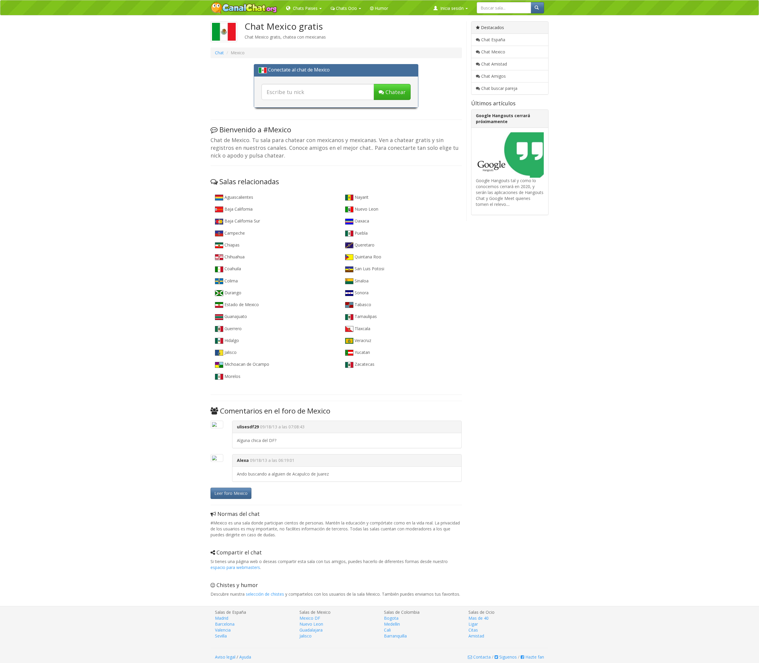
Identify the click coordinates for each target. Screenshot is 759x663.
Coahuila (232, 268)
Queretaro (363, 245)
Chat (219, 52)
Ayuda (245, 657)
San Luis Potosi (368, 268)
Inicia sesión (452, 8)
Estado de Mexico (241, 304)
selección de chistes (265, 594)
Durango (232, 292)
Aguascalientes (238, 197)
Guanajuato (235, 316)
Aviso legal (225, 657)
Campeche (234, 233)
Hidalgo (231, 340)
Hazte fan (534, 657)
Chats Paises (305, 8)
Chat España (492, 39)
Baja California (238, 209)
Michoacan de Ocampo (246, 364)
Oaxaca (361, 221)
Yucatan (361, 352)
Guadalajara (311, 630)
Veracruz (362, 340)
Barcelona (225, 624)
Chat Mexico (492, 52)
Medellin (392, 624)
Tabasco (362, 304)
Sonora (361, 292)
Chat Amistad (493, 64)
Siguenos (507, 657)
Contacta (481, 657)
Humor (381, 8)
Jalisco (230, 352)
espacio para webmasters (235, 567)
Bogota (391, 618)
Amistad (476, 636)
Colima (230, 281)
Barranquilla (395, 636)
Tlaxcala (361, 328)
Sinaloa (361, 281)
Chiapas (231, 245)
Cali (387, 630)
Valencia (223, 630)
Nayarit (361, 197)
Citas (473, 630)
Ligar (473, 624)
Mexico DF (309, 618)
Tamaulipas (365, 316)
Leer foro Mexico (231, 493)
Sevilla (221, 636)
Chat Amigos (493, 76)
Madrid (221, 618)
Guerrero (232, 328)
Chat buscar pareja (498, 88)
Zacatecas (363, 364)
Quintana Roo (367, 257)
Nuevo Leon (365, 209)
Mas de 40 (478, 618)
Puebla (360, 233)
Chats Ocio (346, 8)
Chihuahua (234, 257)
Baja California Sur (241, 221)
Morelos (231, 376)
